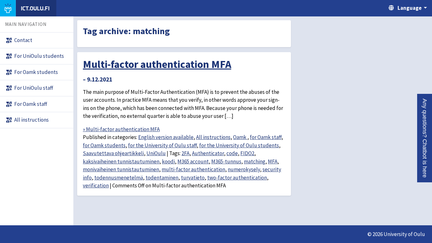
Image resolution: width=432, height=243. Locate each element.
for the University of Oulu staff (162, 145)
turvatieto (193, 177)
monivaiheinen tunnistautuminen (121, 169)
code (232, 153)
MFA (272, 161)
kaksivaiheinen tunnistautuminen (121, 161)
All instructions (213, 137)
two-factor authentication (237, 177)
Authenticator (208, 153)
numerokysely (244, 169)
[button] (424, 138)
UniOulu (156, 153)
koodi (168, 161)
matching (254, 161)
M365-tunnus (226, 161)
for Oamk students (104, 145)
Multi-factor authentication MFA (157, 64)
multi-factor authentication (193, 169)
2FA (185, 153)
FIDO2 (247, 153)
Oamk (240, 137)
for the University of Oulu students (239, 145)
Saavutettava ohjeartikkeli (113, 153)
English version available (166, 137)
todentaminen (161, 177)
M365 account (193, 161)
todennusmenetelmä (118, 177)
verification (96, 185)
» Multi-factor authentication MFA (121, 129)
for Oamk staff (265, 137)
